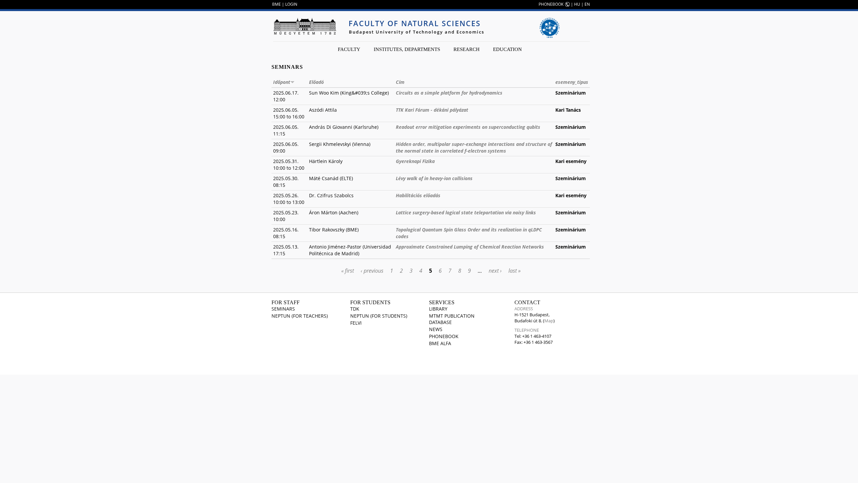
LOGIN (291, 4)
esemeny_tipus (571, 82)
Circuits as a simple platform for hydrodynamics (449, 93)
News (435, 329)
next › (495, 270)
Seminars (283, 309)
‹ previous (372, 270)
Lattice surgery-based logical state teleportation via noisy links (466, 212)
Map (548, 321)
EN (587, 4)
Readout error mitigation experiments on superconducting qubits (468, 127)
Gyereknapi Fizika (415, 161)
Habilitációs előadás (418, 195)
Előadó (316, 82)
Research (466, 49)
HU (577, 4)
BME (276, 4)
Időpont (281, 82)
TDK (354, 309)
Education (507, 49)
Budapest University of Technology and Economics (416, 32)
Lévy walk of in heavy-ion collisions (434, 178)
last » (514, 270)
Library (438, 309)
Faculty (349, 49)
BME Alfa (440, 343)
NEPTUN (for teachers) (299, 316)
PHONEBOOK (551, 4)
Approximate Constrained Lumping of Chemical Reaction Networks (470, 247)
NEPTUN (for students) (378, 316)
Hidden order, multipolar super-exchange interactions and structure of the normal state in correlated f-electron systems (474, 147)
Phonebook (443, 336)
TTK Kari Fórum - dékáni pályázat (432, 110)
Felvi (356, 323)
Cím (400, 82)
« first (347, 270)
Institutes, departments (407, 49)
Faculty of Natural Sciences (415, 23)
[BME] (304, 26)
